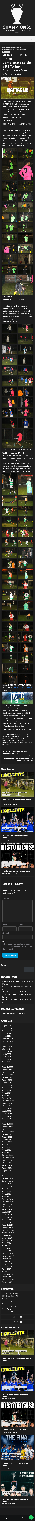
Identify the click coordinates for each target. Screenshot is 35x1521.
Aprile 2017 (6, 1269)
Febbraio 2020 (7, 1196)
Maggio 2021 (7, 1176)
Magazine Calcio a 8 (15, 47)
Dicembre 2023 (8, 1101)
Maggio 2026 (7, 1031)
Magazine (5, 47)
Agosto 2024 (7, 1080)
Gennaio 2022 (7, 1155)
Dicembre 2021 (8, 1158)
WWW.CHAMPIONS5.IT (22, 688)
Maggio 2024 (7, 1088)
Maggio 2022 (7, 1145)
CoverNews (17, 1518)
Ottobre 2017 (7, 1259)
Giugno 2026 (7, 1028)
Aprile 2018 (6, 1243)
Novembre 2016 (8, 1282)
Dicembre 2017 (8, 1253)
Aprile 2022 (6, 1147)
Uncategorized (7, 1311)
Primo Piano (6, 51)
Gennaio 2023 (7, 1126)
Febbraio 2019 (7, 1225)
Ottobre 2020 (7, 1178)
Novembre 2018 (8, 1233)
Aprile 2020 (6, 1191)
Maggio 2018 (7, 1240)
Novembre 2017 (8, 1256)
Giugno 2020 (7, 1186)
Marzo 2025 (6, 1064)
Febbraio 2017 (7, 1274)
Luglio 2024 (6, 1082)
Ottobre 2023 (7, 1106)
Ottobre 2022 (7, 1134)
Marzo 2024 (6, 1093)
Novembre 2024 (8, 1075)
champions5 (17, 74)
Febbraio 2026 (7, 1038)
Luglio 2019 (6, 1212)
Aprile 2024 (6, 1090)
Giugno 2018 (7, 1238)
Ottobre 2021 (7, 1163)
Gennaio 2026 (7, 1041)
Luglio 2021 (6, 1170)
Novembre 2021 (8, 1160)
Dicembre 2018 (8, 1230)
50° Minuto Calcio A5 (20, 792)
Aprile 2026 (6, 1033)
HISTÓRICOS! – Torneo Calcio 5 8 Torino (16, 871)
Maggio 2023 (7, 1116)
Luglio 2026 (6, 1026)
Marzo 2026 (6, 1036)
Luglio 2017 (6, 1261)
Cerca (3, 965)
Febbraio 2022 (7, 1152)
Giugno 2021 (7, 1173)
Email (21, 925)
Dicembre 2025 (8, 1044)
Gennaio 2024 (7, 1098)
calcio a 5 (5, 738)
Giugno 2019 (7, 1215)
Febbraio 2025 (7, 1067)
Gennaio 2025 (7, 1070)
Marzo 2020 (6, 1194)
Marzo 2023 (6, 1121)
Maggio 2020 (7, 1189)
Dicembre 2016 (8, 1279)
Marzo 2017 (6, 1271)
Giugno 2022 (7, 1142)
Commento (7, 898)
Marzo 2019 (6, 1222)
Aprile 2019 (6, 1220)
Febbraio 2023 (7, 1124)
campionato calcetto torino (16, 738)
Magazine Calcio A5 (20, 49)
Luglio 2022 (6, 1139)
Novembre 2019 (8, 1204)
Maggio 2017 (7, 1266)
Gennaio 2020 (7, 1199)
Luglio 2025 (6, 1054)
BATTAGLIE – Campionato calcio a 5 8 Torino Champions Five (15, 751)
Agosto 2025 (7, 1051)
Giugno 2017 (7, 1264)
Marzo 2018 (6, 1246)
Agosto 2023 (7, 1108)
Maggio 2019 (7, 1217)
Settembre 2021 (8, 1165)
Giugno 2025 (7, 1057)
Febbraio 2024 (7, 1095)
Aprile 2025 (6, 1062)
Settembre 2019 (8, 1209)
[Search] (32, 39)
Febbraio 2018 (7, 1248)
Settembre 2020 (8, 1181)
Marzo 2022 (6, 1150)
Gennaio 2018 (7, 1251)
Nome (5, 925)
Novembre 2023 (8, 1103)
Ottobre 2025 (7, 1049)
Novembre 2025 (8, 1046)
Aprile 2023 (6, 1119)
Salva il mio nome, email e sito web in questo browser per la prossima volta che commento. (17, 946)
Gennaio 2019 (7, 1227)
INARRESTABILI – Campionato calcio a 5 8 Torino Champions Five (18, 758)
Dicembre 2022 (8, 1129)
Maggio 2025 (7, 1059)
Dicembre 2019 (8, 1202)
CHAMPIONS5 (17, 27)
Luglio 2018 (6, 1235)
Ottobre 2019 (7, 1207)
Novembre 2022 (8, 1132)
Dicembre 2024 (8, 1072)
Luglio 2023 (6, 1111)
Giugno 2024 (7, 1085)
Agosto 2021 (7, 1168)
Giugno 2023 (7, 1114)
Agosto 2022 (7, 1137)
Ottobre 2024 (7, 1077)
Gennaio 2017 (7, 1277)
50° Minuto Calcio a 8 (8, 792)
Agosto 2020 (7, 1183)
